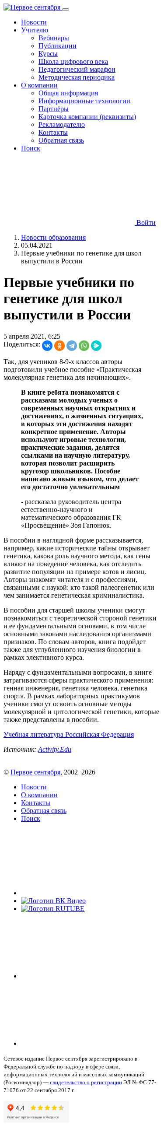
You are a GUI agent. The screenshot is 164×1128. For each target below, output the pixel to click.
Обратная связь (61, 140)
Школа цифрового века (73, 61)
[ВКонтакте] (47, 345)
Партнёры (53, 108)
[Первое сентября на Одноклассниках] (86, 1043)
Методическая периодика (76, 77)
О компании (39, 795)
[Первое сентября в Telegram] (86, 976)
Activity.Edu (54, 749)
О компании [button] (39, 85)
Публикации (57, 45)
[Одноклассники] (59, 345)
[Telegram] (71, 345)
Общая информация (68, 93)
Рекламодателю (61, 124)
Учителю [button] (34, 30)
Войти (145, 222)
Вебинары (53, 38)
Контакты (53, 132)
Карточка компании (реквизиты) (87, 116)
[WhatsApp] (84, 345)
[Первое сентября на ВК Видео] (53, 900)
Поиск (30, 148)
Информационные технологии (84, 101)
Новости (34, 22)
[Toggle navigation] (65, 9)
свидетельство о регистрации (86, 1082)
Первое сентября (35, 772)
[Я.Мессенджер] (96, 345)
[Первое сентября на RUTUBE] (52, 908)
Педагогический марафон (76, 69)
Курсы (48, 53)
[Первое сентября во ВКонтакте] (86, 893)
